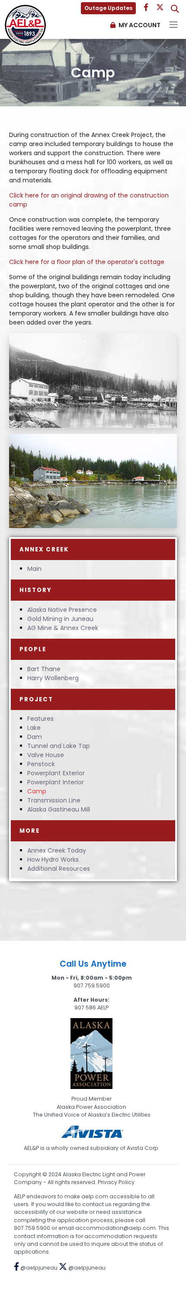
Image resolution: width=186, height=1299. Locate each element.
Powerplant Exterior (56, 773)
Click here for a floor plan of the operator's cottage (86, 262)
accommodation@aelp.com (115, 1228)
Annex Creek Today (56, 850)
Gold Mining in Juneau (60, 618)
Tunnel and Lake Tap (58, 746)
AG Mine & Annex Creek (62, 628)
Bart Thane (44, 669)
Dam (34, 736)
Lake (34, 727)
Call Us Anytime (93, 964)
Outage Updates (108, 8)
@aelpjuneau (38, 1267)
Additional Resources (58, 868)
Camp (36, 791)
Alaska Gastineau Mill (58, 809)
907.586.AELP (91, 1007)
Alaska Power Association (91, 1107)
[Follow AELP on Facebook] (146, 7)
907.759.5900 (92, 985)
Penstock (41, 764)
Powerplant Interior (55, 782)
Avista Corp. (143, 1148)
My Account (139, 25)
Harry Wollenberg (53, 678)
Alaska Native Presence (62, 609)
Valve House (45, 755)
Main (34, 568)
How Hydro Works (53, 859)
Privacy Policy (116, 1182)
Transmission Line (53, 800)
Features (40, 718)
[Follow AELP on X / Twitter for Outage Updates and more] (161, 7)
